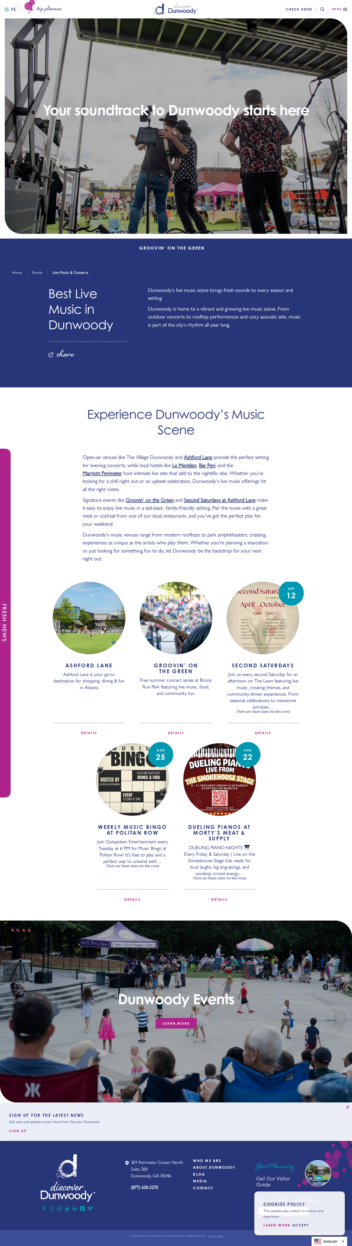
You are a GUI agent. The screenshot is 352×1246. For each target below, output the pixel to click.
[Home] (176, 9)
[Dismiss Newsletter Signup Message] (347, 1107)
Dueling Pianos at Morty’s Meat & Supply (219, 833)
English (330, 1241)
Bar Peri (207, 465)
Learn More (176, 1023)
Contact (203, 1188)
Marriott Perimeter (102, 473)
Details (89, 733)
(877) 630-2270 (144, 1187)
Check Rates (299, 9)
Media (200, 1181)
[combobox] (329, 1241)
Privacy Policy (216, 1236)
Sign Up (18, 1131)
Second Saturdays (263, 665)
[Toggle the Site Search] (326, 9)
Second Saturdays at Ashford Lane (219, 499)
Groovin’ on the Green (150, 499)
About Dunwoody (214, 1167)
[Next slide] (348, 248)
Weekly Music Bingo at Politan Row (132, 830)
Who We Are (207, 1160)
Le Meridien (184, 465)
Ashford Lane (198, 457)
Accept (300, 1225)
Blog (199, 1174)
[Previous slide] (4, 248)
